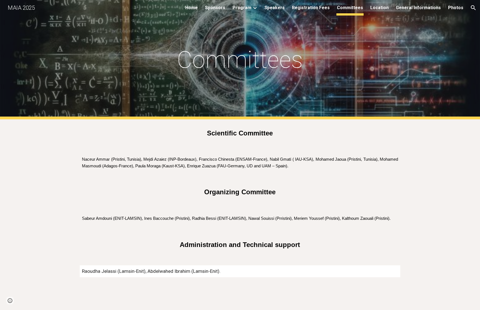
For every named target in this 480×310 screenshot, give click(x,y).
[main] (240, 60)
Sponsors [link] (215, 7)
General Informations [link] (418, 7)
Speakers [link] (274, 7)
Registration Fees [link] (311, 7)
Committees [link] (350, 7)
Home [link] (191, 7)
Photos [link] (455, 7)
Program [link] (241, 7)
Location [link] (379, 7)
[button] (473, 7)
